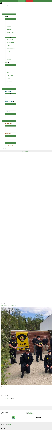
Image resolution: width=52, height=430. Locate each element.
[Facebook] (1, 428)
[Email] (4, 428)
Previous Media (4, 388)
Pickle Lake (4, 6)
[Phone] (5, 428)
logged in (7, 398)
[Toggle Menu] (9, 14)
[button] (6, 12)
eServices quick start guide (25, 151)
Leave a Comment (4, 305)
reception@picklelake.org (31, 413)
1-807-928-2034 (30, 412)
